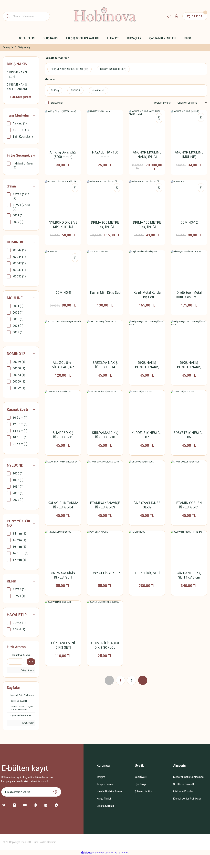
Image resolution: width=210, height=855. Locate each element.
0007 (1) (18, 222)
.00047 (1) (19, 263)
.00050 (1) (19, 276)
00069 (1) (19, 381)
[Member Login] (176, 16)
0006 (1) (18, 319)
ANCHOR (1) (21, 130)
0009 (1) (18, 332)
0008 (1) (18, 325)
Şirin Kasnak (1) (23, 136)
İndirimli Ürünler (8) (23, 165)
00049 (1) (19, 361)
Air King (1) (20, 123)
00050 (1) (19, 368)
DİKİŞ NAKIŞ (24, 47)
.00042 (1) (19, 250)
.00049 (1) (19, 270)
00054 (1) (19, 375)
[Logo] (105, 16)
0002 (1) (18, 312)
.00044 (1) (19, 256)
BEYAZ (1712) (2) (22, 196)
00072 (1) (19, 388)
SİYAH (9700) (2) (21, 206)
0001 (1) (18, 215)
